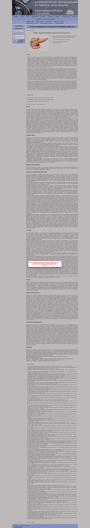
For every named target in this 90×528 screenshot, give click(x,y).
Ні (46, 265)
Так (44, 265)
